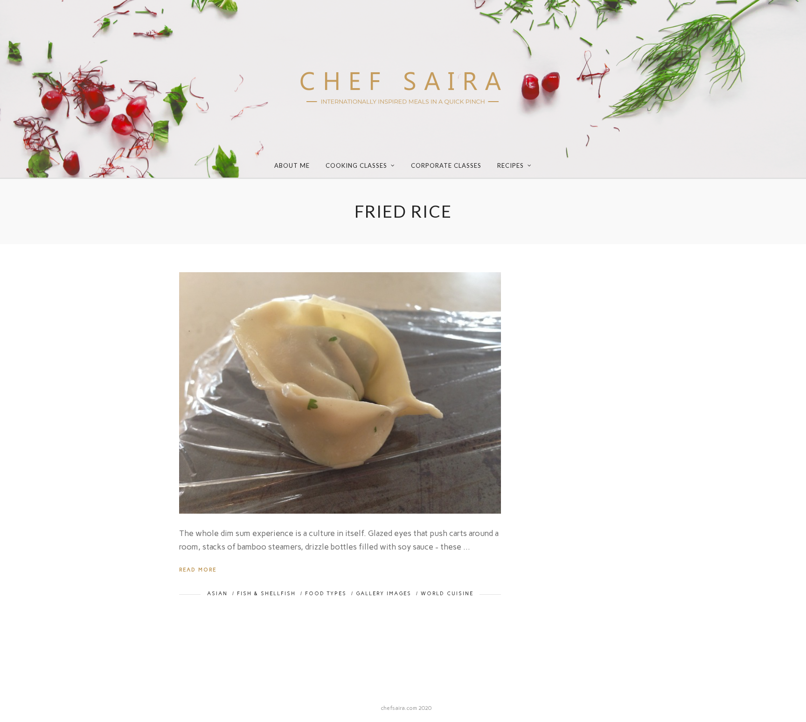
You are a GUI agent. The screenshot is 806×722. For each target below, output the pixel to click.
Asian (217, 594)
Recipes (510, 165)
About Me (292, 165)
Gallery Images (383, 594)
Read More (197, 570)
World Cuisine (447, 594)
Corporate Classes (446, 165)
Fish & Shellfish (266, 594)
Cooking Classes (356, 165)
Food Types (326, 594)
